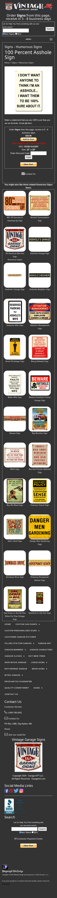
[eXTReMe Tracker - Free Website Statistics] (5, 868)
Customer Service (13, 707)
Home (7, 729)
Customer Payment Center (30, 839)
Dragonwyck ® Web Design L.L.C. (37, 874)
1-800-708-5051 (14, 712)
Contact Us (30, 174)
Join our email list (16, 735)
